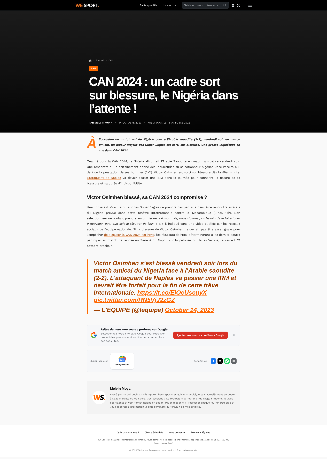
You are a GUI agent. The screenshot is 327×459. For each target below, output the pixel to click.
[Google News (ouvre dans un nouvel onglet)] (122, 361)
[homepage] (87, 5)
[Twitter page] (238, 5)
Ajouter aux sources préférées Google (200, 335)
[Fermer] (234, 335)
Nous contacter (177, 432)
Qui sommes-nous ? (128, 432)
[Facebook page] (233, 5)
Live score (169, 5)
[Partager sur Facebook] (213, 361)
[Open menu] (250, 5)
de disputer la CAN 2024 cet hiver (129, 234)
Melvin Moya (120, 388)
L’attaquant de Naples (104, 177)
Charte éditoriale (154, 432)
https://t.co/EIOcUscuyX (172, 292)
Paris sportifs (148, 5)
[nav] (90, 60)
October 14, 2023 (189, 309)
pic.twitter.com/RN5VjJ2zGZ (134, 299)
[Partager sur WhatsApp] (227, 361)
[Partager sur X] (220, 361)
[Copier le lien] (234, 361)
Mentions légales (200, 432)
